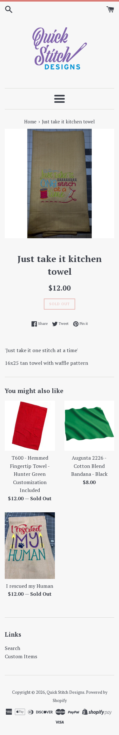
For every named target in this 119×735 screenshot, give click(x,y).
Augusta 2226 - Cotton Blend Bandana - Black (89, 465)
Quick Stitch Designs (65, 692)
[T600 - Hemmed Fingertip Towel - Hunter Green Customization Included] (30, 426)
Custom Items (21, 656)
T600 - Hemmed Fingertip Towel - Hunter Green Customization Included (30, 474)
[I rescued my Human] (30, 545)
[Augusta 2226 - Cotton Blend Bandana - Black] (89, 426)
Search (12, 648)
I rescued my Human (29, 585)
